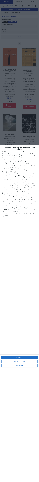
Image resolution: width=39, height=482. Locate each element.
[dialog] (19, 313)
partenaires (12, 173)
